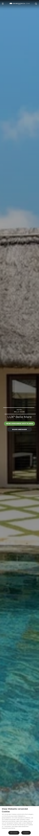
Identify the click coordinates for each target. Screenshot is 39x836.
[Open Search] (36, 3)
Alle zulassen (13, 832)
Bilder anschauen (19, 429)
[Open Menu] (3, 3)
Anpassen (26, 832)
